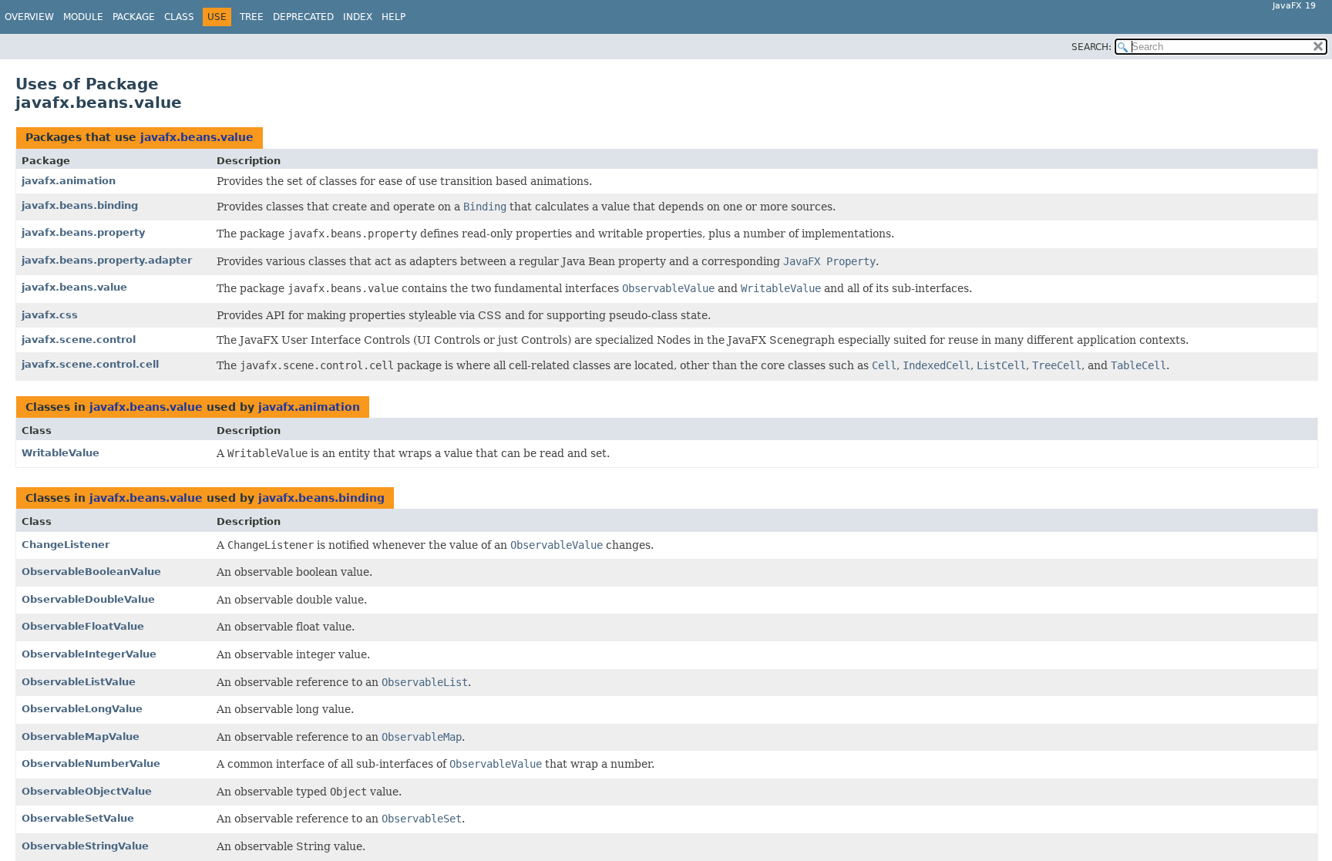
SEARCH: (1091, 47)
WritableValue (60, 453)
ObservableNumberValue (91, 763)
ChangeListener (65, 544)
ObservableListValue (79, 682)
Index (357, 17)
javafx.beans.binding (80, 205)
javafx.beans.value (197, 137)
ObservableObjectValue (87, 791)
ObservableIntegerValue (89, 654)
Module (83, 17)
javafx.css (50, 315)
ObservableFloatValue (83, 626)
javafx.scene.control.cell (90, 364)
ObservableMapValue (81, 736)
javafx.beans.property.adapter (107, 260)
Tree (252, 17)
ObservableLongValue (82, 709)
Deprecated (303, 17)
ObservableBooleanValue (91, 571)
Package (134, 17)
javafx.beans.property (83, 232)
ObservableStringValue (85, 846)
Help (393, 17)
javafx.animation (69, 181)
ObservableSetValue (78, 818)
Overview (29, 17)
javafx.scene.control (79, 339)
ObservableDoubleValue (88, 599)
